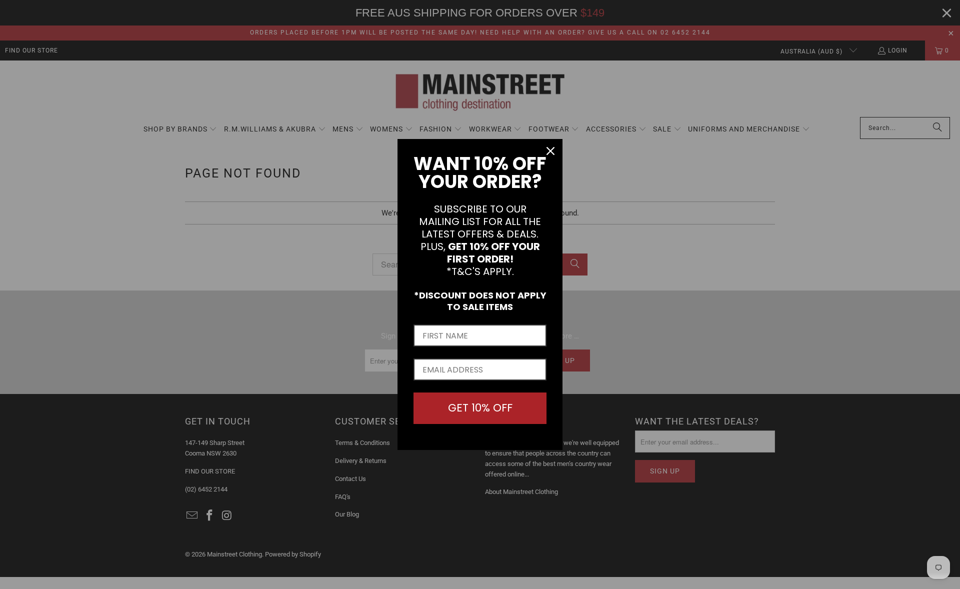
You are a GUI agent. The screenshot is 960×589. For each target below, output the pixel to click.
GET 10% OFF (480, 408)
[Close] (550, 151)
